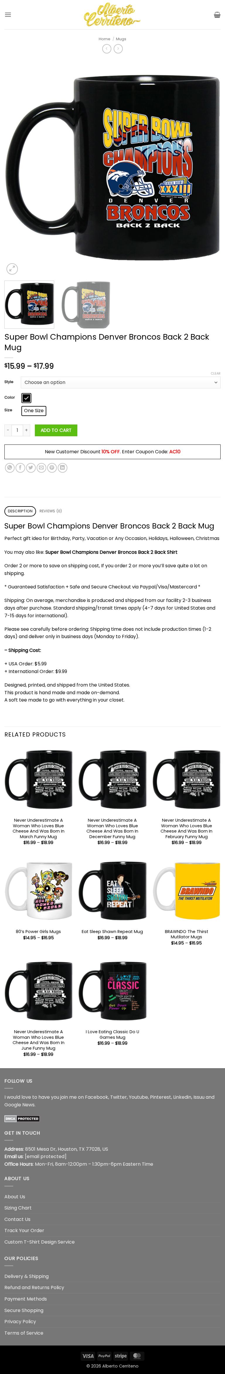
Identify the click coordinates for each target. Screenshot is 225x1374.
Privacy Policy (20, 1321)
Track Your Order (24, 1230)
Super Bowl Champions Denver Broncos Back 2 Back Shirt (111, 552)
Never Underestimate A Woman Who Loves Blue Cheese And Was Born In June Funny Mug (38, 1040)
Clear (216, 373)
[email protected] (46, 1156)
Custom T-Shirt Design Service (39, 1242)
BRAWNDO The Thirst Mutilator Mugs (186, 934)
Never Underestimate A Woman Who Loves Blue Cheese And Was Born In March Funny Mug (38, 829)
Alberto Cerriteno (120, 1366)
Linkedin (182, 1097)
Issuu (198, 1097)
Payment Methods (25, 1299)
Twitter (118, 1097)
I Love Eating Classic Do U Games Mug (112, 1034)
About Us (14, 1196)
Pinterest (160, 1097)
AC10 (174, 451)
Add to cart (56, 430)
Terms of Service (23, 1333)
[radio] (26, 398)
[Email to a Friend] (41, 468)
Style (8, 382)
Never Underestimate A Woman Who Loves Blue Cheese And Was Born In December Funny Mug (112, 829)
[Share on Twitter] (31, 468)
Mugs (121, 38)
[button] (7, 14)
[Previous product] (118, 48)
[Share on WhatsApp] (10, 468)
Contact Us (17, 1219)
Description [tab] (20, 511)
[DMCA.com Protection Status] (22, 1118)
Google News (19, 1104)
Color (9, 397)
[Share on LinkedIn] (62, 468)
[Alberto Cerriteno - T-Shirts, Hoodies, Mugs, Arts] (112, 14)
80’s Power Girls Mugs (38, 932)
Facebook (96, 1097)
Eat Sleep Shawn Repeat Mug (112, 932)
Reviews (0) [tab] (51, 511)
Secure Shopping (23, 1310)
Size (8, 410)
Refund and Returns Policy (34, 1287)
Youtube (138, 1097)
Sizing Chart (18, 1207)
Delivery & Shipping (26, 1276)
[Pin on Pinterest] (52, 468)
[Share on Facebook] (20, 468)
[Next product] (106, 48)
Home (104, 38)
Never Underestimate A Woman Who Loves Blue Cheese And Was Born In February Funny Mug (186, 829)
